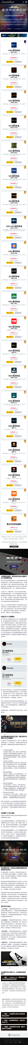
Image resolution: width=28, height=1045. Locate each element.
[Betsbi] (14, 521)
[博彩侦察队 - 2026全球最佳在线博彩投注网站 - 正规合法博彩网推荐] (7, 1)
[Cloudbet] (14, 422)
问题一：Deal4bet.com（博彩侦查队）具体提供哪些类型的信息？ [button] (14, 978)
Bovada (4, 621)
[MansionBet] (14, 472)
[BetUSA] (14, 273)
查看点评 (19, 61)
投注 (10, 330)
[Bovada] (14, 72)
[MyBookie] (14, 198)
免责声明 (10, 1042)
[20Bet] (14, 372)
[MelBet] (14, 347)
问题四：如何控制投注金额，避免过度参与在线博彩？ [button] (13, 1027)
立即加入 (10, 61)
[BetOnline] (14, 122)
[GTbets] (14, 248)
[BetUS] (14, 223)
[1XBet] (14, 47)
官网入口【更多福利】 (14, 59)
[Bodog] (14, 97)
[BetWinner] (14, 298)
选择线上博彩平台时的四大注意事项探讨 (11, 963)
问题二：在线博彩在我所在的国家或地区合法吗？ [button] (13, 1015)
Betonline (7, 626)
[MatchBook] (14, 323)
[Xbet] (14, 147)
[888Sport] (14, 495)
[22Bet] (14, 397)
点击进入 (14, 566)
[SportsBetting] (14, 172)
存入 (7, 53)
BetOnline (10, 668)
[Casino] (14, 446)
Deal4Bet (13, 1040)
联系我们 (6, 707)
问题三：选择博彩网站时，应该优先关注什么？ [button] (13, 1021)
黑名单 (6, 1042)
